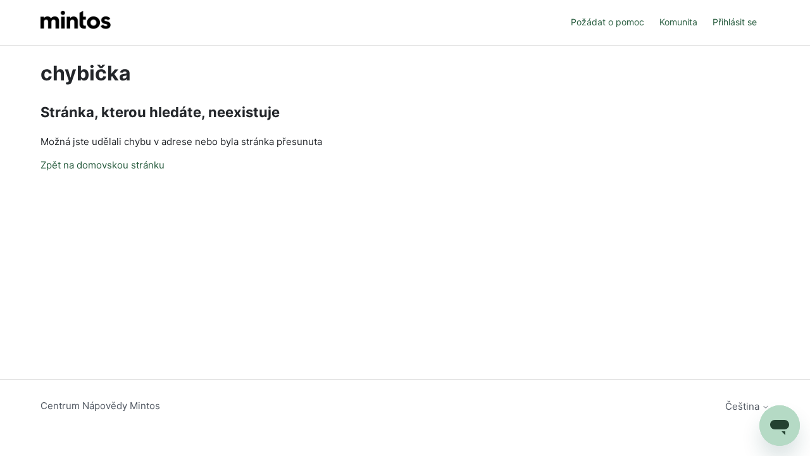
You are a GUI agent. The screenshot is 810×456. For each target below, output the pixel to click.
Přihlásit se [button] (735, 21)
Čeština (743, 406)
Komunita (678, 21)
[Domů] (75, 22)
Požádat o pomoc (607, 21)
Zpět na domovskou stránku (102, 165)
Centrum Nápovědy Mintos (100, 406)
